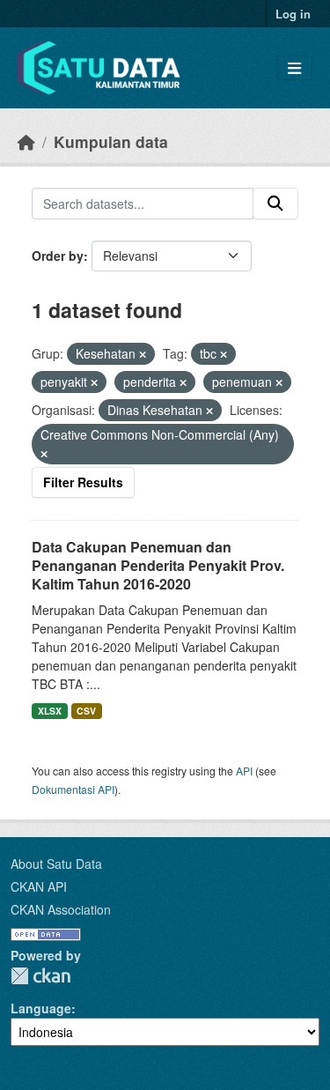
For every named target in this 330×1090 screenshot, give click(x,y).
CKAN (40, 976)
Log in (293, 13)
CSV (86, 710)
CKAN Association (61, 909)
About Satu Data (56, 863)
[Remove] (142, 354)
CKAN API (39, 886)
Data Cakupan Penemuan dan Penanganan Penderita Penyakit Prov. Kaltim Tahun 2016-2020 (158, 565)
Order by (58, 255)
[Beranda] (26, 141)
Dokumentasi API (73, 789)
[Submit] (275, 203)
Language (41, 1008)
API (244, 770)
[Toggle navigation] (294, 68)
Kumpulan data (111, 141)
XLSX (50, 710)
